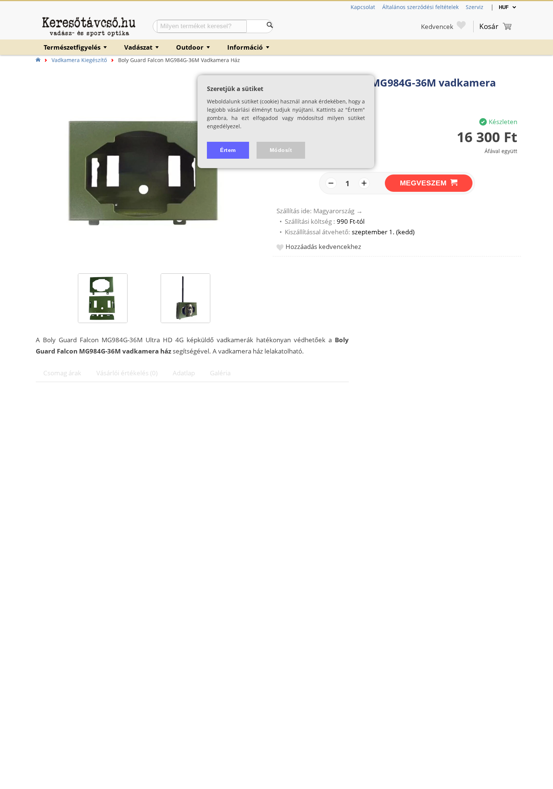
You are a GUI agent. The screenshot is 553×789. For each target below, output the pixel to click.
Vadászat (142, 47)
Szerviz (474, 7)
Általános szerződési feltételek (420, 7)
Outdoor (193, 47)
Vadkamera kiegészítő (79, 60)
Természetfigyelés (76, 47)
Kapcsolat (363, 7)
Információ (248, 47)
